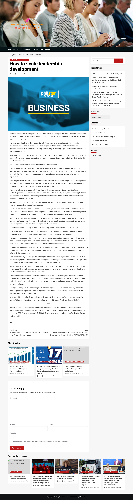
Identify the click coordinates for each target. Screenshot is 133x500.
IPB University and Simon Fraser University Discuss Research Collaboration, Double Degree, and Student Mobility (106, 103)
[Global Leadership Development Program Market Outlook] (21, 355)
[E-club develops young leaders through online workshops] (76, 355)
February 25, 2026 (67, 481)
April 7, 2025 (20, 74)
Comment (14, 398)
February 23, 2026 (115, 487)
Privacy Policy (38, 49)
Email (52, 424)
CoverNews (73, 497)
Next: (69, 332)
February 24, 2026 (91, 487)
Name (12, 424)
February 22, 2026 (20, 373)
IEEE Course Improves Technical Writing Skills (107, 74)
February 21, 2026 (48, 376)
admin (13, 74)
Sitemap (48, 49)
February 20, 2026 (75, 373)
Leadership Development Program (19, 59)
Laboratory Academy (99, 133)
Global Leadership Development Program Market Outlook (18, 369)
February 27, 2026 (20, 481)
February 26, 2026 (44, 485)
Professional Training (99, 140)
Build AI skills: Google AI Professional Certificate (104, 87)
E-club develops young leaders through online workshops (73, 369)
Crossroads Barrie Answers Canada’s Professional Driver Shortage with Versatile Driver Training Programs (107, 94)
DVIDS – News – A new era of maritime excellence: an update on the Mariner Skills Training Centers (106, 80)
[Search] (123, 49)
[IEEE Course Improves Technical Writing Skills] (19, 466)
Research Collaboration (100, 144)
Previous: (29, 332)
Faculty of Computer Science (102, 129)
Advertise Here (13, 49)
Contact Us (26, 49)
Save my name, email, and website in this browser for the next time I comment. (40, 441)
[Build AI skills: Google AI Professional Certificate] (66, 466)
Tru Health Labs (96, 155)
